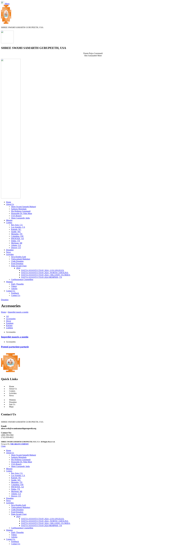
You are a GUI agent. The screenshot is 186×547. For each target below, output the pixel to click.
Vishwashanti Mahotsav (20, 259)
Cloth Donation (17, 261)
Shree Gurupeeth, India (20, 218)
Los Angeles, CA (18, 227)
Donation (4, 300)
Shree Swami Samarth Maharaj (23, 207)
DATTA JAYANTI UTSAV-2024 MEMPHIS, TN (41, 277)
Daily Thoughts (17, 284)
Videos (14, 286)
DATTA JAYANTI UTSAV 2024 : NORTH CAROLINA (44, 273)
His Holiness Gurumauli (20, 211)
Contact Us (15, 295)
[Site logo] (6, 23)
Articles (14, 288)
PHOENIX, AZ (17, 238)
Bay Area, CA (17, 225)
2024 (18, 268)
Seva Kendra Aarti (18, 257)
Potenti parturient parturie (15, 346)
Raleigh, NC (16, 229)
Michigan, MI (16, 243)
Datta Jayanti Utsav (19, 266)
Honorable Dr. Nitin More (21, 213)
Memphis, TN (16, 234)
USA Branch (16, 216)
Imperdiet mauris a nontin (18, 312)
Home (3, 312)
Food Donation (17, 263)
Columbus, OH (17, 236)
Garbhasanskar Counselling (22, 279)
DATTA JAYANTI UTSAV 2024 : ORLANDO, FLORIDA (45, 275)
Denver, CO (16, 247)
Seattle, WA (16, 232)
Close (3, 446)
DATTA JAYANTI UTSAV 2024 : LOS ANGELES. (42, 270)
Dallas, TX (15, 241)
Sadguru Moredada (18, 209)
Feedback (15, 293)
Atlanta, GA (16, 245)
